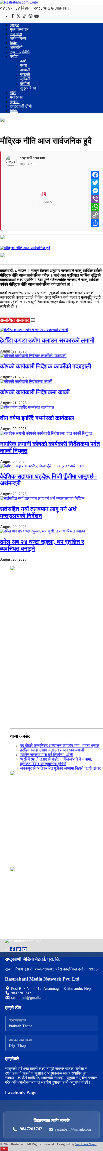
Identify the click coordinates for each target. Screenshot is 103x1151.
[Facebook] (13, 16)
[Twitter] (19, 16)
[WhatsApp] (95, 207)
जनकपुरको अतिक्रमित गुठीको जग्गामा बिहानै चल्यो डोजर (60, 768)
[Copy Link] (95, 215)
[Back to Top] (4, 1148)
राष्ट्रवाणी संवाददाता (32, 158)
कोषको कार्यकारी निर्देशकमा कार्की (35, 392)
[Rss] (36, 16)
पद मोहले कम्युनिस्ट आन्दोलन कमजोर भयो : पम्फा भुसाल (60, 745)
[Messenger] (95, 191)
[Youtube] (24, 949)
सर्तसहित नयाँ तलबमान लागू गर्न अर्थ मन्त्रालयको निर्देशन (38, 512)
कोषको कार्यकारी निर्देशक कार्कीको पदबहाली (45, 366)
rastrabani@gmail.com (28, 997)
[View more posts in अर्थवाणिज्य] (33, 320)
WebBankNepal (85, 1144)
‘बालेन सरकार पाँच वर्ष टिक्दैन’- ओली (46, 754)
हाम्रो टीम (13, 1007)
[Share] (95, 223)
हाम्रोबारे (12, 1058)
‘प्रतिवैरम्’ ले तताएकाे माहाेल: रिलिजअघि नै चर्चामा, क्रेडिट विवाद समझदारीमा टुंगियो (56, 761)
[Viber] (31, 16)
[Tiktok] (25, 16)
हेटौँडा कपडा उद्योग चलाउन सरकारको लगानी (47, 340)
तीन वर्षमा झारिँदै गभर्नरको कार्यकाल (37, 418)
